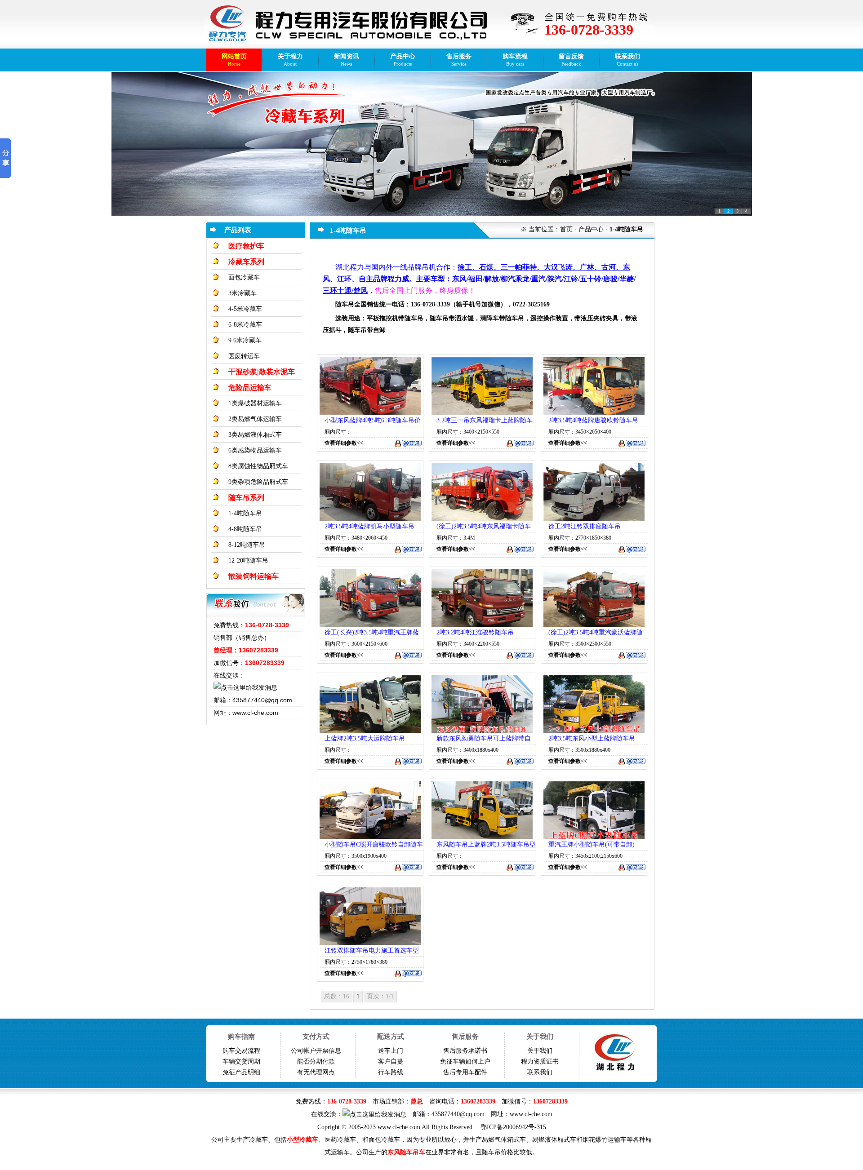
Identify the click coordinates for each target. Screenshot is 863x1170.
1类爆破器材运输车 (255, 403)
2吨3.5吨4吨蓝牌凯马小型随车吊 (369, 526)
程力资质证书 (540, 1061)
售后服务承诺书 (465, 1050)
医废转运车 (244, 356)
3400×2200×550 (481, 644)
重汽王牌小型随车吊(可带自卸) (591, 844)
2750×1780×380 (369, 962)
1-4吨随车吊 (245, 513)
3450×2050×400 (593, 432)
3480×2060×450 (369, 538)
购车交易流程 (241, 1050)
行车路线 (390, 1072)
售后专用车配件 (465, 1072)
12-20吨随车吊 (248, 560)
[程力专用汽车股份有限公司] (227, 24)
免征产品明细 (241, 1072)
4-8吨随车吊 (245, 529)
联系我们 (539, 1072)
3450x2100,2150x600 (599, 856)
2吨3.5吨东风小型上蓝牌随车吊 (591, 738)
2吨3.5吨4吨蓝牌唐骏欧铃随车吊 (593, 420)
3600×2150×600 (369, 644)
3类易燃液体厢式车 (255, 434)
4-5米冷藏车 (245, 309)
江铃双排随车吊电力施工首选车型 (372, 950)
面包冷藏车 (244, 277)
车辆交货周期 (241, 1061)
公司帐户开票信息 (316, 1050)
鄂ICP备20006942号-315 (513, 1127)
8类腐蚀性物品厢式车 (258, 466)
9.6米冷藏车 (245, 340)
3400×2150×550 (481, 432)
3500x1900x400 (369, 856)
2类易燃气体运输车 (255, 419)
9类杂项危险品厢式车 (258, 482)
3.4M (469, 538)
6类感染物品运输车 (255, 450)
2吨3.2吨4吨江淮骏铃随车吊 (475, 632)
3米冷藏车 (242, 293)
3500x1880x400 (592, 750)
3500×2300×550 (593, 644)
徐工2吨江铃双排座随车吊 (584, 526)
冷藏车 (258, 1139)
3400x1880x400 (480, 750)
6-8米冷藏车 (245, 324)
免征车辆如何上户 (465, 1061)
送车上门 (390, 1050)
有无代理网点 (316, 1072)
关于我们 (539, 1050)
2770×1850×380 (593, 538)
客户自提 (390, 1061)
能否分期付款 (316, 1061)
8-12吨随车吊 (246, 544)
